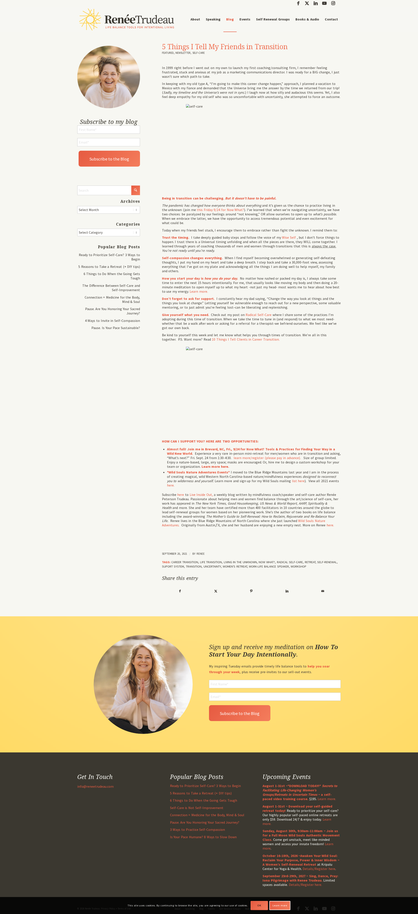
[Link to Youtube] (324, 3)
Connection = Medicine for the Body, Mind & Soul (207, 815)
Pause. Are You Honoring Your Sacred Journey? (204, 822)
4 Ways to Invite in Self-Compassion (112, 320)
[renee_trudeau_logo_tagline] (126, 19)
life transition (211, 562)
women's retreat (235, 566)
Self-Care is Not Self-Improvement (196, 808)
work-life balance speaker (269, 566)
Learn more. (199, 291)
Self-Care (198, 52)
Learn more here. (215, 466)
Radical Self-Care (259, 315)
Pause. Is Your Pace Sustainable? (115, 328)
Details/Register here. (305, 884)
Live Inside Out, (202, 494)
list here (298, 481)
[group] (251, 441)
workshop (298, 566)
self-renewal (327, 562)
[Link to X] (307, 3)
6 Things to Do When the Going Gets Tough (203, 800)
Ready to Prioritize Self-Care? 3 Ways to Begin (205, 786)
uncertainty (212, 566)
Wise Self (289, 237)
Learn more (280, 905)
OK (259, 905)
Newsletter (182, 52)
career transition (184, 562)
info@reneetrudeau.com (95, 786)
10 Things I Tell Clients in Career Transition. (246, 339)
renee (201, 554)
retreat (310, 562)
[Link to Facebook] (298, 3)
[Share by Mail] (322, 591)
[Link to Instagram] (333, 3)
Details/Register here (319, 869)
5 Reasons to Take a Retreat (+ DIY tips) (109, 266)
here (180, 494)
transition (194, 566)
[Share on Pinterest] (251, 591)
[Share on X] (216, 591)
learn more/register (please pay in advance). (268, 458)
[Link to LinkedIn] (315, 3)
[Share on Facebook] (180, 591)
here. (171, 485)
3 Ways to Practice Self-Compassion (197, 829)
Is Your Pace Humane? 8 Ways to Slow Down (203, 837)
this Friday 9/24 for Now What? (220, 210)
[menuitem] (195, 19)
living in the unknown (240, 562)
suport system (173, 566)
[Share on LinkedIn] (287, 591)
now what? (267, 562)
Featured (168, 52)
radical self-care (290, 562)
